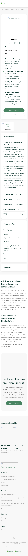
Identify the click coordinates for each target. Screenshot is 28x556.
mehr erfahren (14, 115)
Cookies (18, 546)
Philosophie (4, 518)
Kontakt (3, 530)
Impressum (7, 546)
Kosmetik (4, 482)
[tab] (12, 39)
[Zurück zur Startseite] (8, 3)
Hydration (14, 246)
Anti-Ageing (7, 246)
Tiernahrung (4, 485)
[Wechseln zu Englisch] (10, 551)
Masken (6, 234)
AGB (22, 546)
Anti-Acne (16, 248)
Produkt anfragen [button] (14, 110)
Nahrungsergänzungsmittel (8, 479)
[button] (23, 3)
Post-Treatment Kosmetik (8, 494)
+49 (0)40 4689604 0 (9, 467)
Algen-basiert (16, 238)
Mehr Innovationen (6, 509)
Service (3, 521)
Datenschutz (13, 546)
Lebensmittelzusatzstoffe (8, 476)
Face (5, 258)
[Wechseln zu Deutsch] (18, 551)
